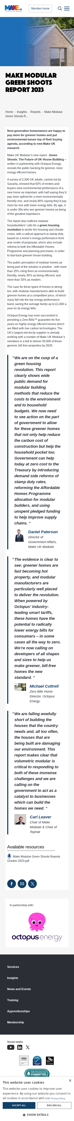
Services (13, 966)
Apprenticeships (18, 1011)
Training (12, 1000)
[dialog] (37, 1099)
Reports (36, 111)
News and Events (19, 989)
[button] (37, 1115)
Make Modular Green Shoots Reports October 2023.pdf (33, 857)
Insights (22, 111)
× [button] (70, 1080)
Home (9, 111)
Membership (15, 1022)
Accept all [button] (19, 1105)
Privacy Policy (58, 1098)
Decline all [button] (54, 1105)
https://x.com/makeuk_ (37, 1046)
